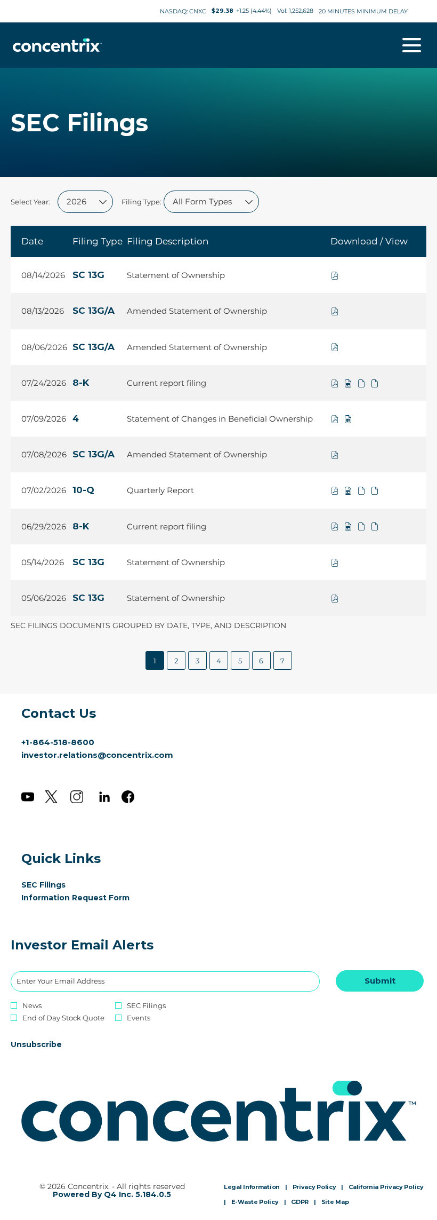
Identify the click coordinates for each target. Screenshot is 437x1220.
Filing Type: (141, 201)
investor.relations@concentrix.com (97, 755)
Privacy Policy (314, 1187)
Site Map (335, 1202)
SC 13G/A (93, 310)
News (32, 1005)
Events (138, 1018)
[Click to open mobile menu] (411, 45)
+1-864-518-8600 (57, 742)
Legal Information (252, 1187)
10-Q (83, 490)
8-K (80, 382)
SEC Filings (59, 885)
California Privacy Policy (386, 1187)
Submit (380, 981)
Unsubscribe (36, 1044)
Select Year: (30, 201)
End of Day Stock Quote (63, 1018)
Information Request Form (91, 897)
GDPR (300, 1202)
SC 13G (88, 275)
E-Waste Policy (255, 1202)
